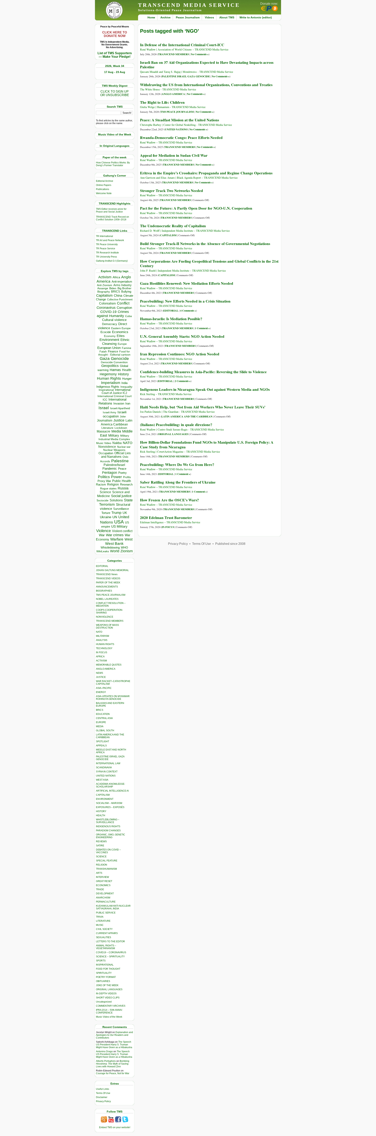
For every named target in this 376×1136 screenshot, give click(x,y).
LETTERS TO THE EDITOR (110, 941)
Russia (123, 488)
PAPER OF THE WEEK (108, 582)
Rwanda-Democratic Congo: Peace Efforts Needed (181, 137)
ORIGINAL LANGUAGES (109, 989)
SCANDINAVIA (104, 767)
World (114, 551)
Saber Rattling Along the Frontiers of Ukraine (178, 482)
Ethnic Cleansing (116, 342)
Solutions (116, 500)
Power (116, 477)
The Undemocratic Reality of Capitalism (173, 226)
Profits (127, 477)
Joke (123, 416)
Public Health (121, 481)
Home (151, 17)
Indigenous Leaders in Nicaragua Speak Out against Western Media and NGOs (205, 389)
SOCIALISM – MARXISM (109, 803)
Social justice (121, 496)
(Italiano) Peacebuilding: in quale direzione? (176, 424)
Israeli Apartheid (120, 408)
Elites (121, 336)
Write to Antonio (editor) (256, 17)
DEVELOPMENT (105, 893)
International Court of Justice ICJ (116, 391)
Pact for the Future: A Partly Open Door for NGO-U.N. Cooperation (196, 208)
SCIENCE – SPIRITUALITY (110, 956)
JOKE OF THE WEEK (107, 985)
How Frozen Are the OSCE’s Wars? (169, 500)
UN (114, 517)
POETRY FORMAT (106, 977)
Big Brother (124, 288)
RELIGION (101, 864)
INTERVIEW (102, 877)
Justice (118, 420)
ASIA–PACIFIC (104, 688)
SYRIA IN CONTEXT (107, 771)
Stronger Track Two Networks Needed (171, 190)
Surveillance (121, 508)
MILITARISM (102, 636)
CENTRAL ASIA (104, 718)
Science (105, 492)
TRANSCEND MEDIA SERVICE (189, 5)
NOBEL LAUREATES (107, 599)
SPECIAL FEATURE (106, 860)
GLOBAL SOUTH (105, 730)
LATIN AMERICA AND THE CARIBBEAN (186, 416)
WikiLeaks (102, 551)
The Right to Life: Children (162, 102)
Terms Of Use (103, 1093)
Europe (122, 343)
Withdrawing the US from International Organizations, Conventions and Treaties (206, 84)
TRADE (100, 889)
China (118, 295)
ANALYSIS (101, 640)
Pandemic (109, 468)
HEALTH (100, 815)
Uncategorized (104, 1001)
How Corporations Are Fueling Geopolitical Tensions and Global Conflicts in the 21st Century (209, 263)
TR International (104, 236)
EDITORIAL (102, 566)
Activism (104, 277)
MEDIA (99, 726)
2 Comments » (183, 381)
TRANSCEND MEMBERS (109, 621)
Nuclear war (123, 446)
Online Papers (103, 185)
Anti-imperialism (122, 281)
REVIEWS (101, 841)
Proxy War (104, 481)
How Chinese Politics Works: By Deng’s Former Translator (113, 164)
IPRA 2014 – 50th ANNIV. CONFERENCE (109, 1011)
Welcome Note (104, 193)
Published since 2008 (230, 543)
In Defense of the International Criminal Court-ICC (182, 45)
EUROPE (101, 722)
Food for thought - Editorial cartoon (114, 353)
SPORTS (101, 960)
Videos (209, 17)
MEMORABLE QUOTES (108, 664)
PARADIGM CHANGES (108, 830)
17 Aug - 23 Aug (114, 72)
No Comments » (200, 54)
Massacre (103, 431)
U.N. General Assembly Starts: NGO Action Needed (182, 336)
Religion (113, 484)
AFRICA (100, 656)
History (123, 374)
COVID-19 (108, 312)
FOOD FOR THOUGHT (108, 969)
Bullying (126, 291)
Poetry (122, 472)
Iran (127, 403)
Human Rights (109, 378)
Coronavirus (106, 307)
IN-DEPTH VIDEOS (106, 993)
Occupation (106, 453)
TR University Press (106, 256)
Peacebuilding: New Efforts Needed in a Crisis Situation (185, 301)
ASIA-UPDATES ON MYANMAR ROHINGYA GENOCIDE (113, 697)
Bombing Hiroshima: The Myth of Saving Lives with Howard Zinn (112, 1064)
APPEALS (101, 745)
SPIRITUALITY (104, 973)
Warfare (116, 539)
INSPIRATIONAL (105, 964)
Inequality (126, 386)
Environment (109, 340)
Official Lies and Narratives (116, 454)
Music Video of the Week (109, 1016)
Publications (102, 189)
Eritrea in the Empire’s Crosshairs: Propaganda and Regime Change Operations (206, 173)
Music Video (103, 443)
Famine (126, 348)
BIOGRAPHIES (104, 590)
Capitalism (104, 295)
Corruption (124, 308)
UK (125, 512)
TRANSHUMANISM (106, 869)
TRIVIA (99, 916)
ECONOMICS (103, 885)
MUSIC (100, 925)
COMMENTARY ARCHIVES (110, 1005)
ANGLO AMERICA (105, 669)
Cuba (128, 316)
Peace (122, 468)
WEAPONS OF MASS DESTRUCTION (107, 626)
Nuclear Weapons (114, 450)
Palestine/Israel (114, 465)
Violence (103, 531)
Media (116, 431)
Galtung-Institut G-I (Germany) (112, 260)
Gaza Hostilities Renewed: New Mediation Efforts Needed (186, 283)
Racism (101, 484)
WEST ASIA (102, 779)
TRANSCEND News (107, 574)
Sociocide (102, 500)
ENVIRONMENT (104, 799)
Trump (116, 513)
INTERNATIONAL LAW (108, 763)
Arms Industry (122, 285)
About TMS (226, 17)
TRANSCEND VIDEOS (108, 578)
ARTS (99, 873)
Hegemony (108, 374)
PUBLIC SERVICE (106, 912)
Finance (113, 351)
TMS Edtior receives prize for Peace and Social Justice (111, 210)
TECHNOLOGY (104, 648)
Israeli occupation (115, 414)
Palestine (120, 461)
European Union (109, 348)
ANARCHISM (103, 897)
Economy (110, 336)
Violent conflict (122, 531)
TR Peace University (107, 244)
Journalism (104, 420)
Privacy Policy (103, 1101)
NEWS (99, 673)
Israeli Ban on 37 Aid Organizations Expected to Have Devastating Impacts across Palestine (206, 65)
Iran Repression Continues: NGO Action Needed (179, 354)
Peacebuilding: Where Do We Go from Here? (177, 464)
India (124, 383)
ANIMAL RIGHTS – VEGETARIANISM (106, 947)
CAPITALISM (103, 795)
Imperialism (110, 383)
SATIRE (100, 845)
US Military (119, 526)
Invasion (118, 403)
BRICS (115, 291)
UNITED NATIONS (106, 775)
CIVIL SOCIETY (104, 929)
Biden (112, 288)
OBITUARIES (103, 981)
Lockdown (121, 427)
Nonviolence (107, 446)
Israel (104, 407)
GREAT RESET (104, 881)
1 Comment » (202, 328)
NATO (127, 443)
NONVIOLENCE (104, 616)
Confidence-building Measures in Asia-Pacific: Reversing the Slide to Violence (203, 372)
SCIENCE (101, 856)
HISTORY (101, 811)
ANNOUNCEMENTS (107, 586)
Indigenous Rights (107, 386)
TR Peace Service (105, 248)
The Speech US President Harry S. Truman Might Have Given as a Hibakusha (114, 1045)
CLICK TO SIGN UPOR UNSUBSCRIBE (114, 93)
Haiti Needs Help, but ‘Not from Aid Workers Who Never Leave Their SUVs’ (202, 407)
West (129, 539)
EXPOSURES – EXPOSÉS (110, 807)
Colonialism (107, 303)
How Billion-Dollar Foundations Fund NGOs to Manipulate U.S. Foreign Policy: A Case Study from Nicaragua (206, 445)
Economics (120, 332)
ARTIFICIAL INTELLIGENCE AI (112, 790)
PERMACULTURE (106, 901)
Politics (104, 477)
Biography (103, 291)
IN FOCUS (101, 652)
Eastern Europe (121, 328)
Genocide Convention (114, 362)
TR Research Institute (107, 252)
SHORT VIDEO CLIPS (107, 997)
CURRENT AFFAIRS (107, 933)
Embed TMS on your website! (114, 1127)
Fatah (103, 351)
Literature (107, 427)
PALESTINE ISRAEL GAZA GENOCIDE (186, 76)
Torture (105, 512)
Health (126, 370)
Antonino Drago (104, 1051)
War (102, 535)
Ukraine (105, 517)
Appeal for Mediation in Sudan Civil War (174, 155)
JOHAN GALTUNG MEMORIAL (112, 570)
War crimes (115, 535)
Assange (102, 288)
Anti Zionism (104, 285)
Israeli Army (109, 412)
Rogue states (108, 488)
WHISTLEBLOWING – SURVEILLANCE (107, 821)
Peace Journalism (188, 17)
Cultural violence (114, 320)
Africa (116, 277)
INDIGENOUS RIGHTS (108, 826)
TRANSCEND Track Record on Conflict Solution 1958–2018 (112, 218)
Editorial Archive (104, 181)
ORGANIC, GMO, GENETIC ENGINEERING (110, 836)
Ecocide (105, 332)
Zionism (126, 551)
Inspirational (106, 389)
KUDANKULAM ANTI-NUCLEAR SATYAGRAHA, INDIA (113, 907)
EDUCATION (103, 714)
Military (113, 435)
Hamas (115, 370)
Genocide (120, 358)
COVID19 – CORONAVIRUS (111, 952)
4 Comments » (188, 311)
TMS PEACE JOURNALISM (110, 595)
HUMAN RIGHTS (105, 644)
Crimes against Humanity (113, 314)
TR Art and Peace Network (110, 240)
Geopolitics (110, 366)
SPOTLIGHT (102, 741)
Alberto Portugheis (106, 1061)
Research (126, 484)
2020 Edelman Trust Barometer (166, 517)
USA (119, 521)
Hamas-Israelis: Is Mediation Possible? (171, 319)
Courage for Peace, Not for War (112, 1073)
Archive (165, 17)
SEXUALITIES (103, 937)
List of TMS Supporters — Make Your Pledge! (115, 54)
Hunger (127, 378)
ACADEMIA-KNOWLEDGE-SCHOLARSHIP (110, 785)
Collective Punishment (120, 299)
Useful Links (102, 1089)
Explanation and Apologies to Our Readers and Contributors (114, 1035)
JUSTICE (101, 677)
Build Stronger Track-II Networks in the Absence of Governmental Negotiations (205, 243)
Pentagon (109, 473)
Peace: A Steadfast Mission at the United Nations (179, 120)
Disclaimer (101, 1097)
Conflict (123, 303)
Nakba (117, 443)
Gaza (105, 358)
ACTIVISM (101, 660)
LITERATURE (103, 921)
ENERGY (101, 692)
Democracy (109, 324)
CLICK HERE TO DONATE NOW (114, 34)
